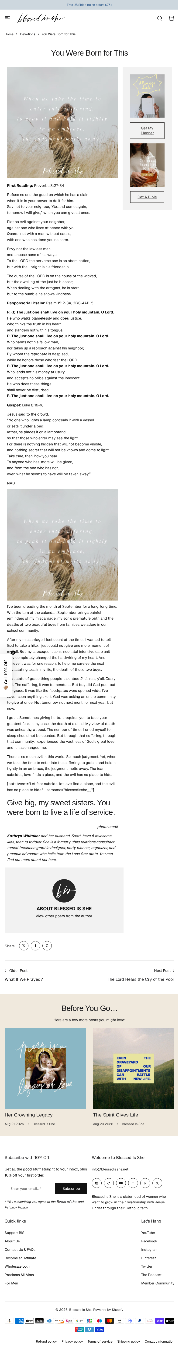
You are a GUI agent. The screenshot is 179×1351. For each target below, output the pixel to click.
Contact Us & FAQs (20, 1249)
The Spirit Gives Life (115, 1115)
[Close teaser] (13, 652)
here (52, 859)
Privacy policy (68, 1341)
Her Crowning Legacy (29, 1115)
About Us (12, 1241)
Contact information (156, 1341)
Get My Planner (147, 130)
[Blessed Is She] (40, 18)
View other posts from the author (64, 916)
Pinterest (145, 1258)
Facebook (146, 1241)
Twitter (143, 1266)
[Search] (159, 18)
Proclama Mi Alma (19, 1275)
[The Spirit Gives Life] (133, 1068)
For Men (11, 1283)
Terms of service (96, 1341)
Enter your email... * (25, 1188)
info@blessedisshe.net (108, 1169)
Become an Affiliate (20, 1258)
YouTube (144, 1232)
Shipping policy (125, 1341)
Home (9, 34)
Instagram (146, 1249)
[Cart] (171, 18)
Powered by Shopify (107, 1310)
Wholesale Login (18, 1266)
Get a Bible (147, 197)
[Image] (147, 95)
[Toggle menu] (7, 18)
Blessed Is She (79, 1310)
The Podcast (148, 1275)
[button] (6, 675)
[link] (23, 945)
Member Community (154, 1283)
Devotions (27, 34)
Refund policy (42, 1341)
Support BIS (14, 1232)
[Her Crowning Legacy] (45, 1068)
